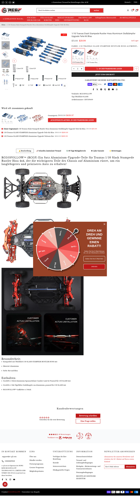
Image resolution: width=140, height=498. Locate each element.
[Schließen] (104, 224)
